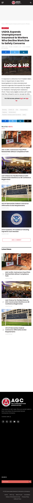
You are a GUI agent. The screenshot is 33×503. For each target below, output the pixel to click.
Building (4, 109)
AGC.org (12, 494)
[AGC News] (16, 2)
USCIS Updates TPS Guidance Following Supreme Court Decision (15, 230)
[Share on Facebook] (6, 52)
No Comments (27, 46)
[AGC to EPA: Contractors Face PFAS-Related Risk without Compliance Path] (16, 139)
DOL (17, 109)
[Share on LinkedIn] (23, 52)
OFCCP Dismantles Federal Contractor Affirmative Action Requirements (15, 204)
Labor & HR (5, 28)
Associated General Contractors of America (18, 491)
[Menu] (3, 2)
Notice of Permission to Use (13, 497)
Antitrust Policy (17, 499)
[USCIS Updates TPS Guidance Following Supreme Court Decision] (16, 219)
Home (3, 24)
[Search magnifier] (30, 481)
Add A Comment (16, 240)
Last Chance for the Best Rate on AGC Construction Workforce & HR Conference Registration (16, 177)
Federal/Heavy (23, 109)
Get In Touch (19, 494)
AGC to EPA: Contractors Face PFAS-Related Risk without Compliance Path (15, 151)
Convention (27, 494)
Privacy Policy (25, 497)
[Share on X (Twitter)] (14, 52)
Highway (4, 112)
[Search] (30, 2)
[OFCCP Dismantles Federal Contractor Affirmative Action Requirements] (16, 193)
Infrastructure (12, 112)
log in (22, 98)
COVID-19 (11, 109)
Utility (24, 114)
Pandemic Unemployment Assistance (11, 114)
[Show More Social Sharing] (29, 52)
